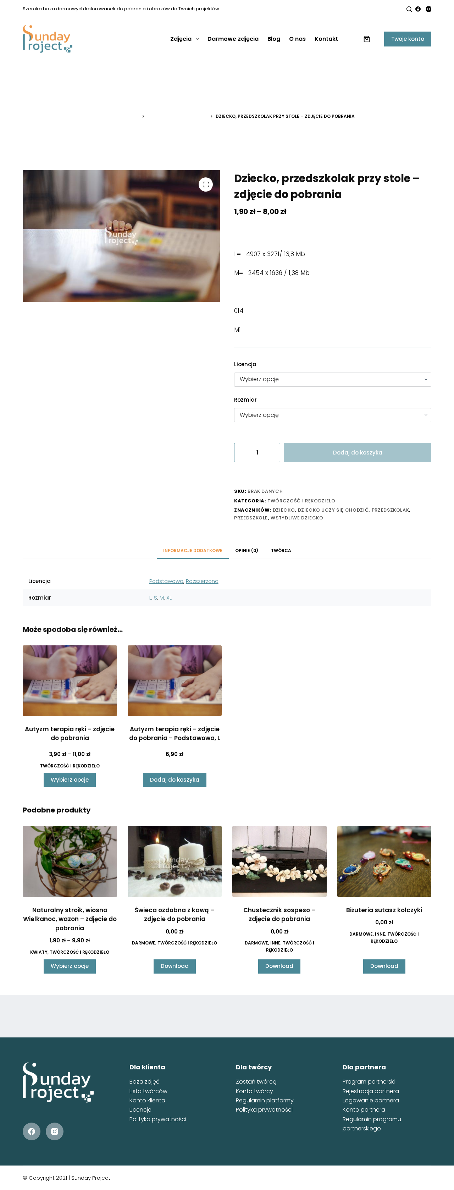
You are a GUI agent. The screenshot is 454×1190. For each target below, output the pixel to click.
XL (169, 597)
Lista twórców (148, 1091)
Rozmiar (245, 399)
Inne (275, 943)
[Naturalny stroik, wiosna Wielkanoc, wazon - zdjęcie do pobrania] (70, 861)
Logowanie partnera (371, 1100)
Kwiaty (39, 952)
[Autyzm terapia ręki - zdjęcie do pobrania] (70, 680)
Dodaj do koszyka (357, 452)
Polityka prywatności (157, 1119)
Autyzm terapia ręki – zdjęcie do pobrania (70, 734)
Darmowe (143, 943)
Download (175, 966)
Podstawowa (166, 581)
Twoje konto (407, 39)
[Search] (409, 9)
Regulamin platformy (265, 1100)
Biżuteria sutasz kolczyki (384, 910)
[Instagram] (428, 9)
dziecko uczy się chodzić (333, 510)
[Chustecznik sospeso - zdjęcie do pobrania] (279, 861)
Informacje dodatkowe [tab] (192, 550)
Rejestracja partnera (371, 1091)
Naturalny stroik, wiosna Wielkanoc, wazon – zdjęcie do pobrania (70, 919)
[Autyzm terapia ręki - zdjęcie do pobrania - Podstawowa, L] (175, 680)
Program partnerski (369, 1082)
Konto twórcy (254, 1091)
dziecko (284, 510)
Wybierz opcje (70, 779)
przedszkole (251, 517)
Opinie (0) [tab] (246, 550)
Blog (273, 39)
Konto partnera (364, 1110)
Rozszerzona (202, 581)
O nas (297, 39)
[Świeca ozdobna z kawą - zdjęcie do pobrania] (175, 861)
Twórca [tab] (281, 550)
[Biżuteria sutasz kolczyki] (384, 861)
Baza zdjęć (144, 1082)
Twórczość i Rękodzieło (301, 500)
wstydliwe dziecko (297, 517)
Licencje (140, 1110)
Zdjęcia (181, 39)
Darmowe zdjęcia (233, 39)
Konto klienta (147, 1100)
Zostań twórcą (256, 1082)
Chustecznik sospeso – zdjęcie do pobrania (279, 915)
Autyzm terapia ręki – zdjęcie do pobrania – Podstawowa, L (174, 734)
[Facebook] (418, 9)
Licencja (245, 364)
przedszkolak (390, 510)
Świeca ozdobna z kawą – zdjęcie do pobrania (174, 915)
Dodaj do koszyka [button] (174, 779)
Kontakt (326, 39)
